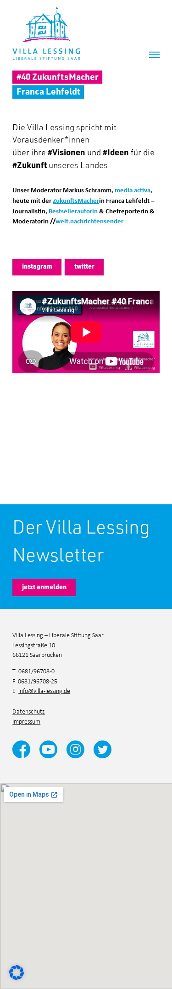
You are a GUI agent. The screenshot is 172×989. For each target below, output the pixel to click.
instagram (37, 266)
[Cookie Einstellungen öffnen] (16, 971)
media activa (132, 189)
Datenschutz (28, 711)
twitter (84, 266)
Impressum (26, 721)
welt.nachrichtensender (89, 220)
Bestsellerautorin (73, 210)
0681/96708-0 (36, 670)
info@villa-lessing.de (44, 690)
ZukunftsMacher (76, 200)
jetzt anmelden (44, 586)
